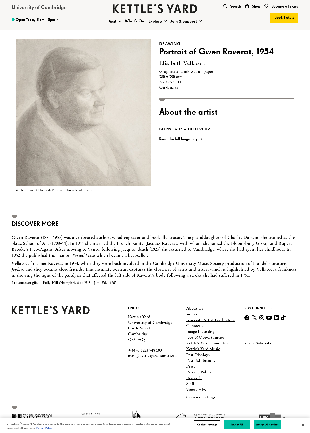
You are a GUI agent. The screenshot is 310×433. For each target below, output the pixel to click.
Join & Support (183, 21)
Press (190, 366)
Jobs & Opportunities (205, 337)
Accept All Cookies (267, 424)
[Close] (303, 425)
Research (194, 378)
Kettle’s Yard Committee (207, 343)
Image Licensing (200, 331)
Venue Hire (196, 389)
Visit (112, 21)
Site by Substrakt (257, 343)
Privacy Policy (198, 372)
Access (191, 314)
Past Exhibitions (200, 360)
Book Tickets (284, 18)
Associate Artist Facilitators (210, 320)
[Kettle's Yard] (51, 313)
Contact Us (196, 325)
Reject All (237, 424)
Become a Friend (284, 6)
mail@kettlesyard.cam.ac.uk (152, 355)
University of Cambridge (39, 7)
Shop (255, 6)
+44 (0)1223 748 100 (145, 350)
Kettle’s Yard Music (203, 349)
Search (235, 6)
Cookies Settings (200, 397)
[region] (155, 425)
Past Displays (198, 354)
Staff (190, 383)
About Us (194, 308)
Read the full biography (178, 139)
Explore (155, 21)
